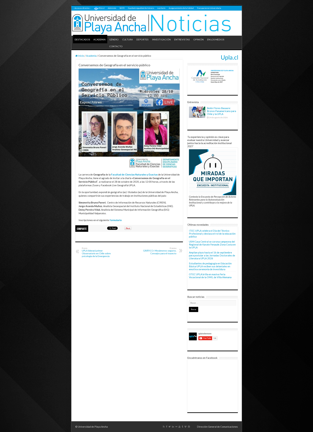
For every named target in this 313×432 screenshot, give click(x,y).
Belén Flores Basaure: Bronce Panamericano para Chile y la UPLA (221, 111)
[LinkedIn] (173, 427)
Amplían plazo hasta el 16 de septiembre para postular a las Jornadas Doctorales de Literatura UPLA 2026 (212, 255)
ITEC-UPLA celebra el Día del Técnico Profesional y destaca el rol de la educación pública (212, 233)
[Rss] (164, 427)
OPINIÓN (198, 39)
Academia (91, 55)
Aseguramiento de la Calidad (181, 8)
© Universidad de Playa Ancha (91, 426)
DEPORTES (142, 39)
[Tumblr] (182, 427)
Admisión (112, 8)
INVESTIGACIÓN (161, 39)
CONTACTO (116, 46)
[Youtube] (179, 427)
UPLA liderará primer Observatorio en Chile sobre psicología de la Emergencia (96, 252)
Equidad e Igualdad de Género (141, 8)
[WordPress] (188, 427)
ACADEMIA (99, 39)
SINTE (122, 8)
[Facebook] (167, 427)
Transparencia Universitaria (209, 8)
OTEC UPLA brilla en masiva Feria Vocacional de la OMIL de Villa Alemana (210, 276)
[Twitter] (169, 427)
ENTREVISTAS (182, 39)
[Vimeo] (185, 427)
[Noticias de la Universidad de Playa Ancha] (156, 23)
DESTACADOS (82, 39)
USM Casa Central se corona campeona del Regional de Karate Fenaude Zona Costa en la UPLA (212, 244)
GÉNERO (114, 39)
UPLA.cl (101, 8)
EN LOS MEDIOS (215, 39)
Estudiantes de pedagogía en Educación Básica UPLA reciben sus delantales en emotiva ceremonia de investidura (210, 266)
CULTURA (127, 39)
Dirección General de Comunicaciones (217, 426)
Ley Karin (161, 8)
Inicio (81, 55)
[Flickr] (176, 427)
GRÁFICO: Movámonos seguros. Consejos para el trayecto (159, 251)
